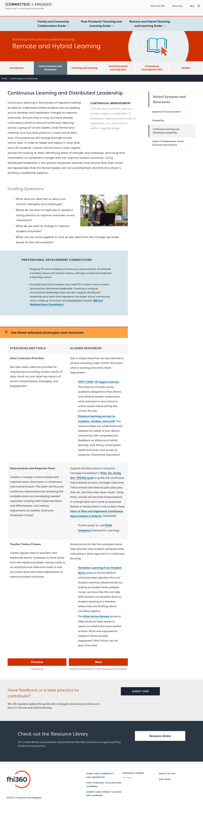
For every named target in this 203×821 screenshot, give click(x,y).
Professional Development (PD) (151, 68)
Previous (37, 662)
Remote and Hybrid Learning (56, 45)
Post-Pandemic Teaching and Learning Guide (101, 24)
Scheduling (158, 120)
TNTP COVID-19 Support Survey (98, 382)
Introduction (17, 68)
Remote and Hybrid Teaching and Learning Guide (149, 24)
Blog (192, 6)
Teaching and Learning (84, 68)
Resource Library (160, 736)
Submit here (140, 691)
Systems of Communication (166, 111)
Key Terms (127, 777)
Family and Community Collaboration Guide (53, 24)
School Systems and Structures (50, 68)
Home (4, 78)
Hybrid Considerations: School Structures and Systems (168, 143)
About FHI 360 (158, 6)
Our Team (164, 779)
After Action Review (96, 616)
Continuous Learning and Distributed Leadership (166, 130)
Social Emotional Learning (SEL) (118, 68)
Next (98, 662)
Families (185, 68)
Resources (177, 6)
